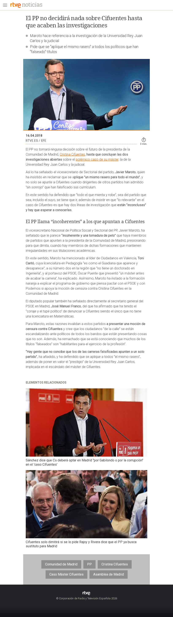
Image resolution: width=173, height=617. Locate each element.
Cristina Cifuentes (72, 154)
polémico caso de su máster (97, 159)
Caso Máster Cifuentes (66, 574)
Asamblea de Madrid (108, 574)
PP (89, 564)
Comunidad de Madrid (61, 564)
